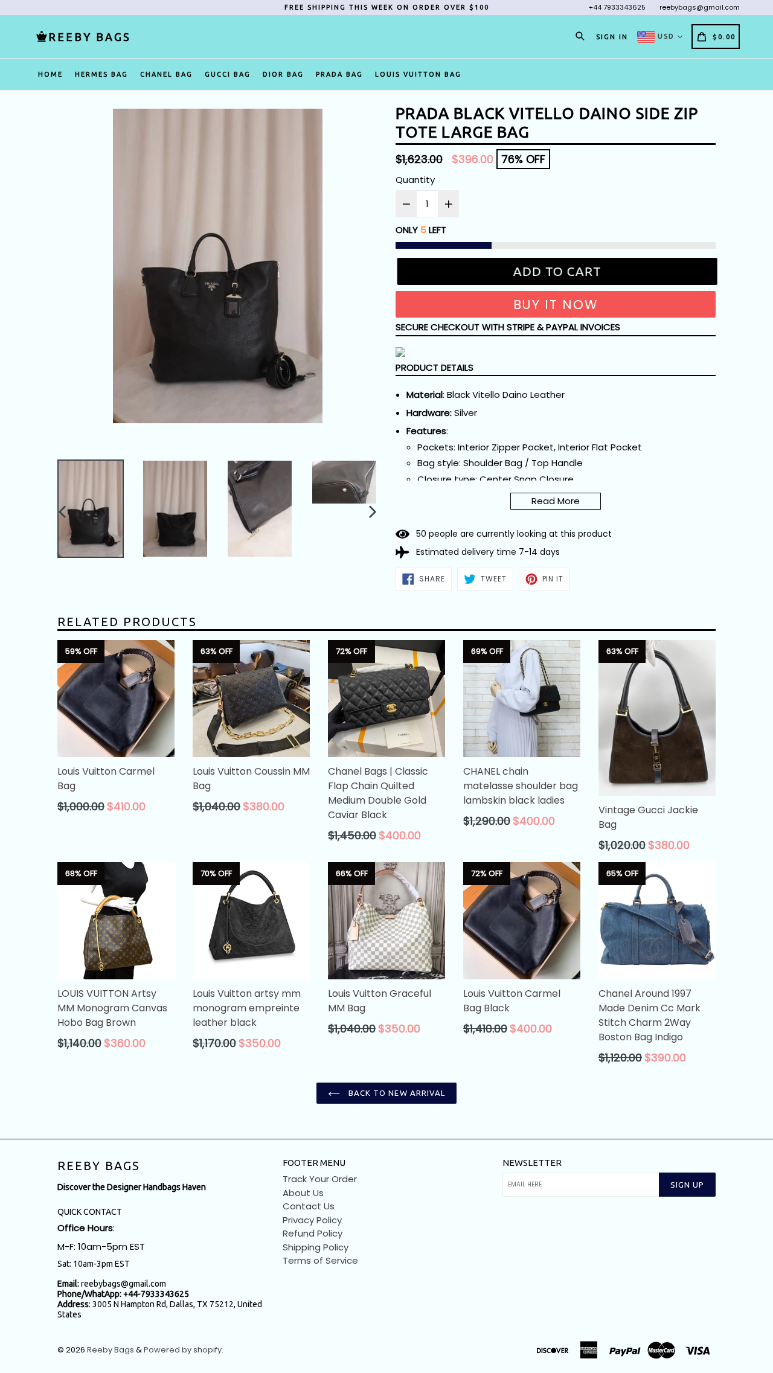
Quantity (415, 179)
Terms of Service (320, 1260)
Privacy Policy (312, 1220)
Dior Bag (283, 74)
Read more (555, 500)
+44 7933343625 (617, 7)
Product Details (434, 367)
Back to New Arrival (395, 1093)
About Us (303, 1192)
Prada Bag (339, 74)
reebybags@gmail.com (699, 7)
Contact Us (309, 1206)
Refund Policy (312, 1233)
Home (50, 74)
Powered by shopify (183, 1349)
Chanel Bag (166, 74)
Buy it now (555, 304)
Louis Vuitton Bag (418, 74)
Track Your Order (320, 1179)
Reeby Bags (98, 1166)
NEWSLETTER (532, 1162)
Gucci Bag (228, 74)
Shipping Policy (315, 1247)
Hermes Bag (101, 74)
